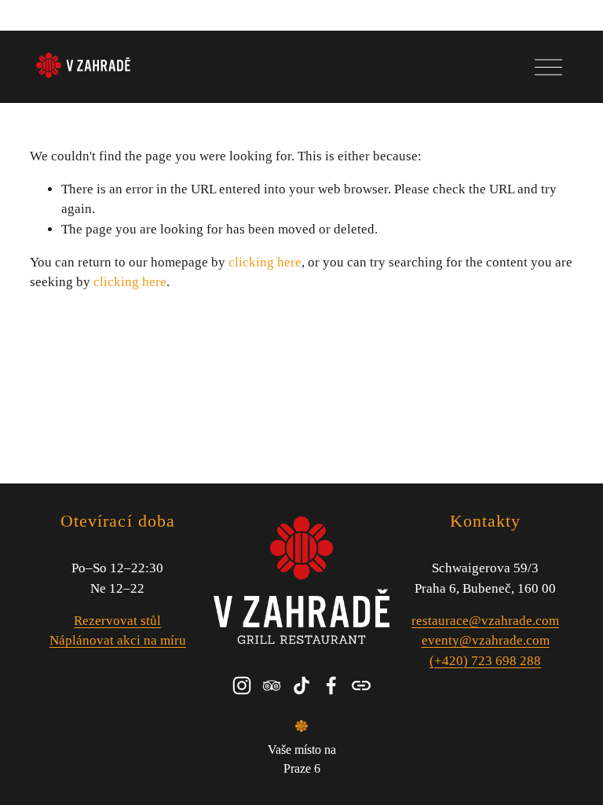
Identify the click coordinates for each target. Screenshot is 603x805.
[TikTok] (301, 685)
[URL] (361, 685)
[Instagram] (241, 685)
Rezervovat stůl (117, 620)
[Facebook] (331, 685)
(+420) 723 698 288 (485, 660)
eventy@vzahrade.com (486, 640)
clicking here (265, 262)
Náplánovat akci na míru (117, 640)
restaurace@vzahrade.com (485, 620)
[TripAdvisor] (271, 685)
